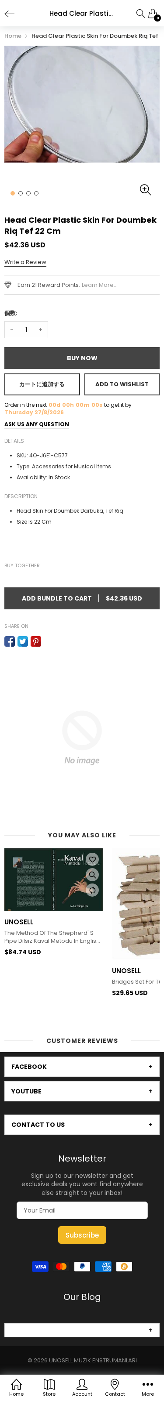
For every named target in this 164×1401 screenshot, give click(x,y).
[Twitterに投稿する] (22, 641)
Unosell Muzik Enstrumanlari (93, 1360)
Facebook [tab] (29, 1067)
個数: (10, 313)
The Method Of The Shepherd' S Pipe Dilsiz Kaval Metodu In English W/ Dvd (52, 937)
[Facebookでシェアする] (9, 641)
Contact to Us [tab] (38, 1125)
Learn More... (100, 285)
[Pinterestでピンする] (36, 641)
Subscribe (82, 1235)
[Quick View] (92, 874)
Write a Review (25, 262)
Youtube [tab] (26, 1091)
